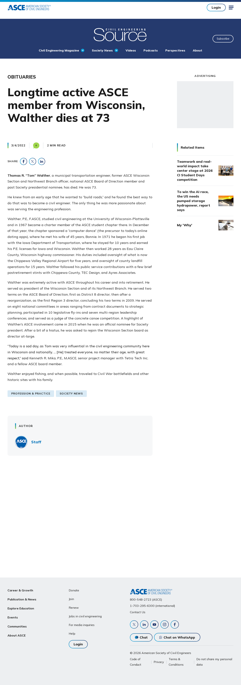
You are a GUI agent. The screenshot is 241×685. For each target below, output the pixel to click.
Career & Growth (20, 590)
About (197, 50)
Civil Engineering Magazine (59, 50)
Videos (131, 50)
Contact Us (137, 612)
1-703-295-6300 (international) (152, 606)
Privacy (159, 662)
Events (13, 617)
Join (71, 599)
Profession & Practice (30, 393)
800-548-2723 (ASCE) (146, 599)
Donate (74, 590)
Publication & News (22, 599)
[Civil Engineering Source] (120, 34)
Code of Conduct (135, 661)
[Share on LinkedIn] (41, 161)
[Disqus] (120, 514)
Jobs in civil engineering (85, 616)
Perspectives (175, 50)
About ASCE (17, 635)
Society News (102, 50)
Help (72, 633)
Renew (74, 607)
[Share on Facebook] (23, 161)
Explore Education (21, 608)
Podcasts (150, 50)
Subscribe (223, 38)
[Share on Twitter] (32, 161)
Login (216, 7)
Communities (17, 626)
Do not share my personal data (214, 661)
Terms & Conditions (176, 661)
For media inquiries (82, 625)
